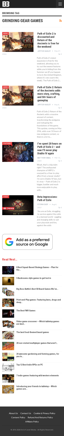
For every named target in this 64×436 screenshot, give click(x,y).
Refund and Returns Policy (40, 417)
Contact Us (25, 413)
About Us (13, 413)
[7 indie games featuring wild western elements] (8, 378)
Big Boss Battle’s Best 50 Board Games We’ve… (37, 289)
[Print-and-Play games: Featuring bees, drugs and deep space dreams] (8, 303)
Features (7, 143)
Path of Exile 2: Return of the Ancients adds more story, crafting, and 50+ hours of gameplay (49, 94)
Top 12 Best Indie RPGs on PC (29, 365)
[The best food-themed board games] (8, 335)
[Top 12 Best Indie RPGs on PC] (8, 368)
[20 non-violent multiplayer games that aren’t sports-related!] (8, 346)
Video (5, 197)
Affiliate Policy (32, 421)
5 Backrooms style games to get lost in (33, 278)
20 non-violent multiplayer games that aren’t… (37, 343)
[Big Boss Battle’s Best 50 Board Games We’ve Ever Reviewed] (8, 292)
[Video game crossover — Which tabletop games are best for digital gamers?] (8, 324)
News (5, 33)
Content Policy (18, 417)
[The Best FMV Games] (8, 313)
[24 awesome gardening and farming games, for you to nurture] (8, 357)
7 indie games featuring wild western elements (37, 375)
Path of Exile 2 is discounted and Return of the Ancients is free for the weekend (48, 40)
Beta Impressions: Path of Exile (47, 198)
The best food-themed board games (32, 332)
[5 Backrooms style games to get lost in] (8, 281)
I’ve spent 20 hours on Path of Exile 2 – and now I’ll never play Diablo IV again (49, 148)
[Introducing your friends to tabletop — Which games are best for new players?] (8, 389)
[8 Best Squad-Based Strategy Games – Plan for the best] (8, 270)
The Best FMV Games (25, 310)
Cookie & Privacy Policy (44, 413)
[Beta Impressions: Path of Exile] (17, 205)
